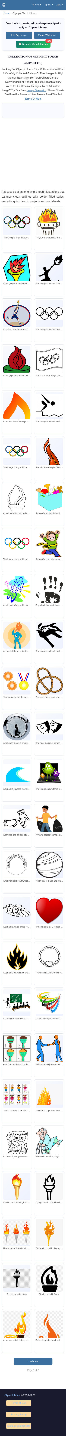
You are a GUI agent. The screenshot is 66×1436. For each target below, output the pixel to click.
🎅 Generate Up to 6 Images (34, 43)
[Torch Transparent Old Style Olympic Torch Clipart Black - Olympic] (49, 1189)
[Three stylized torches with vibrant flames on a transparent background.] (16, 1232)
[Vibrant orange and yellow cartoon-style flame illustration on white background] (49, 1094)
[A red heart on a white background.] (49, 911)
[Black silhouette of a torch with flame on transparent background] (16, 1278)
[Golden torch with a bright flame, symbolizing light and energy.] (16, 1186)
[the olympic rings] (49, 313)
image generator (36, 90)
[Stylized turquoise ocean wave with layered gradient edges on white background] (16, 773)
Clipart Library (12, 1395)
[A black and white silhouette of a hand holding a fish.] (49, 635)
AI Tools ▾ (36, 5)
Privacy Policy (18, 1414)
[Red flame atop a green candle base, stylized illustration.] (16, 363)
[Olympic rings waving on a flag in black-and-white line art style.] (49, 359)
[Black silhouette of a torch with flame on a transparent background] (49, 1290)
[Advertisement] (33, 154)
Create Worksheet (47, 35)
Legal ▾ (59, 5)
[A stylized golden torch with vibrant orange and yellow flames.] (49, 1233)
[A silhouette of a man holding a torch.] (49, 271)
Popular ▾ (48, 5)
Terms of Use (18, 1402)
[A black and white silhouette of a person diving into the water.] (49, 405)
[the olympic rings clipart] (16, 543)
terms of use (33, 98)
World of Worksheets (18, 1425)
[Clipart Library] (4, 5)
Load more (33, 1361)
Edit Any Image (19, 35)
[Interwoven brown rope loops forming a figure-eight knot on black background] (49, 681)
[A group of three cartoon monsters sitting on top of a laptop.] (49, 773)
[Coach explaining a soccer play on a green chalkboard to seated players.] (16, 1003)
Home (6, 13)
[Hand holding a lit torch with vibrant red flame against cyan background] (16, 275)
